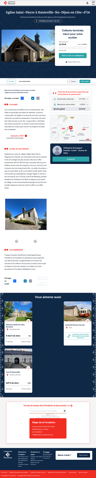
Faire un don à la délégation (73, 55)
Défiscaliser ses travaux (37, 460)
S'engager (46, 452)
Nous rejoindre (47, 456)
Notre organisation (23, 458)
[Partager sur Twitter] (27, 98)
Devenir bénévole (47, 454)
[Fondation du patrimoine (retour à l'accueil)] (9, 3)
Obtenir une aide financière (35, 463)
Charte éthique (72, 472)
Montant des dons (63, 41)
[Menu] (93, 1)
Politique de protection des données (18, 472)
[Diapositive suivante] (35, 241)
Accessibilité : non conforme (8, 475)
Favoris (73, 81)
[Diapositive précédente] (16, 241)
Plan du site (4, 472)
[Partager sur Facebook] (22, 98)
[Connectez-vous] (87, 3)
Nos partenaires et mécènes (23, 461)
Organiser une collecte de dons (36, 457)
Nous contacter (83, 455)
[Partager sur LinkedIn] (33, 98)
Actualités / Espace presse (23, 465)
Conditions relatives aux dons (38, 472)
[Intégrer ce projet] (38, 98)
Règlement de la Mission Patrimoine (57, 472)
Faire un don (85, 81)
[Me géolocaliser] (64, 410)
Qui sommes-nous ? (23, 456)
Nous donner (46, 458)
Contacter (71, 159)
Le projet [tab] (11, 81)
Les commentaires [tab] (24, 81)
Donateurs (62, 50)
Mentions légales (83, 472)
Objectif (82, 44)
